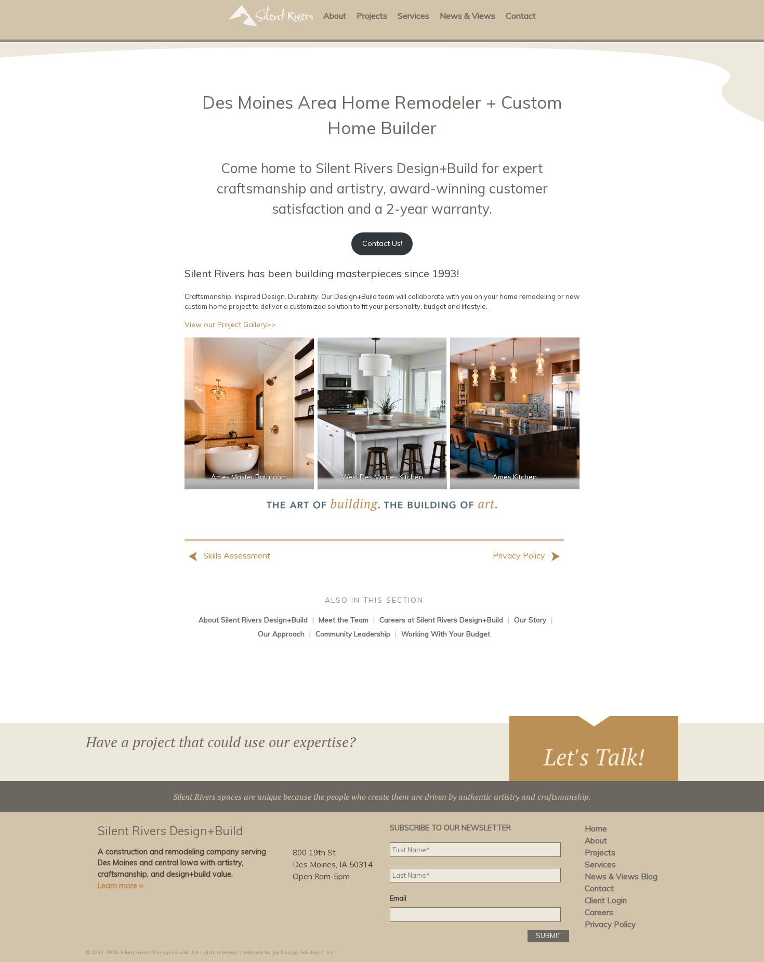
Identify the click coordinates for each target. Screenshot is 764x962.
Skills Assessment (235, 555)
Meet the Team (343, 619)
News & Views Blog (621, 876)
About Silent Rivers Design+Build (253, 619)
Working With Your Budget (445, 633)
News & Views (467, 15)
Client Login (606, 900)
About (334, 15)
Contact (521, 15)
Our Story (530, 619)
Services (413, 15)
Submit (548, 935)
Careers (599, 912)
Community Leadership (352, 633)
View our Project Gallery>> (230, 324)
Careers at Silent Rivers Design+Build (441, 619)
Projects (372, 15)
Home (596, 829)
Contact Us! (382, 243)
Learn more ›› (120, 885)
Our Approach (281, 633)
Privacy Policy (520, 555)
